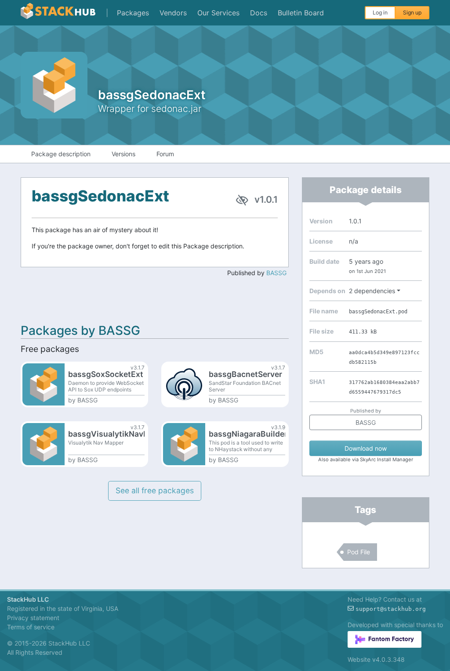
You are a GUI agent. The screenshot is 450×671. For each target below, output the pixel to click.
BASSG (276, 272)
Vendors (173, 12)
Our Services (218, 12)
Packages (133, 12)
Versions (123, 154)
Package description (61, 154)
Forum (165, 154)
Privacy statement (33, 617)
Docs (258, 12)
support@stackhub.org (391, 609)
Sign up (412, 12)
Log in (380, 12)
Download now (366, 448)
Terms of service (30, 627)
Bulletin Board (301, 12)
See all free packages (155, 490)
